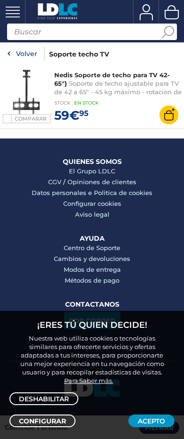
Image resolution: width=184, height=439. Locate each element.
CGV (54, 182)
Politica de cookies (123, 192)
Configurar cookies (92, 203)
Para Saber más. (88, 380)
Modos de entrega (92, 269)
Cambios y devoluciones (92, 258)
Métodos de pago (92, 280)
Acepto (151, 421)
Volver (26, 53)
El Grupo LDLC (92, 171)
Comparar (31, 118)
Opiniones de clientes (101, 182)
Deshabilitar (44, 399)
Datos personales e (63, 192)
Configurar (42, 421)
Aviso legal (92, 214)
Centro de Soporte (92, 248)
